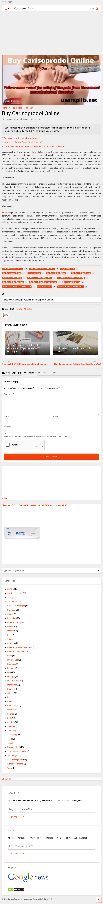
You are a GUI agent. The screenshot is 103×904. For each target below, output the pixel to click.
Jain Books (6, 779)
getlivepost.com (17, 817)
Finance (10, 631)
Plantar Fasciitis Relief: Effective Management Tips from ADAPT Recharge (24, 348)
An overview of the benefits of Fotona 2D (22, 138)
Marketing (11, 685)
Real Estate (12, 706)
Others (10, 693)
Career (10, 614)
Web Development (15, 760)
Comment (9, 394)
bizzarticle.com (17, 853)
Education (11, 618)
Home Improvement (15, 651)
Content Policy (63, 838)
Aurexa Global (80, 838)
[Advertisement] (51, 31)
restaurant (11, 710)
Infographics (12, 660)
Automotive (12, 602)
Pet (8, 697)
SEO (9, 718)
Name (7, 416)
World (9, 768)
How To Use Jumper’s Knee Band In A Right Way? (77, 364)
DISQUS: (53, 373)
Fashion (10, 627)
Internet (10, 668)
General (10, 643)
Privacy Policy (35, 838)
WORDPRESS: (30, 373)
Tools (9, 739)
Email (56, 416)
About (10, 838)
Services (11, 722)
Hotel (9, 656)
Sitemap (49, 838)
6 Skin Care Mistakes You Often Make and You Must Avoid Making (34, 146)
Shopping (11, 726)
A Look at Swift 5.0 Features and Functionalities (24, 364)
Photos (10, 701)
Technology (12, 735)
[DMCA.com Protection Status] (16, 891)
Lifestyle (11, 676)
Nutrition (11, 689)
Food (9, 635)
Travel (10, 743)
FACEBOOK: (42, 373)
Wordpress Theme (15, 764)
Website (7, 426)
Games (10, 639)
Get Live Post (24, 9)
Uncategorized (13, 747)
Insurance (11, 664)
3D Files (10, 589)
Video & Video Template (17, 751)
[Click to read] (75, 343)
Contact (21, 838)
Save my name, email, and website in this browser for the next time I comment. (37, 437)
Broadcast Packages (16, 606)
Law (9, 672)
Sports (10, 730)
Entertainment (13, 622)
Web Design (12, 755)
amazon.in (6, 498)
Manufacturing (13, 681)
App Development (15, 593)
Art (8, 597)
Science (10, 714)
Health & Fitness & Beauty (18, 647)
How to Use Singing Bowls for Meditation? (23, 142)
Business (11, 610)
